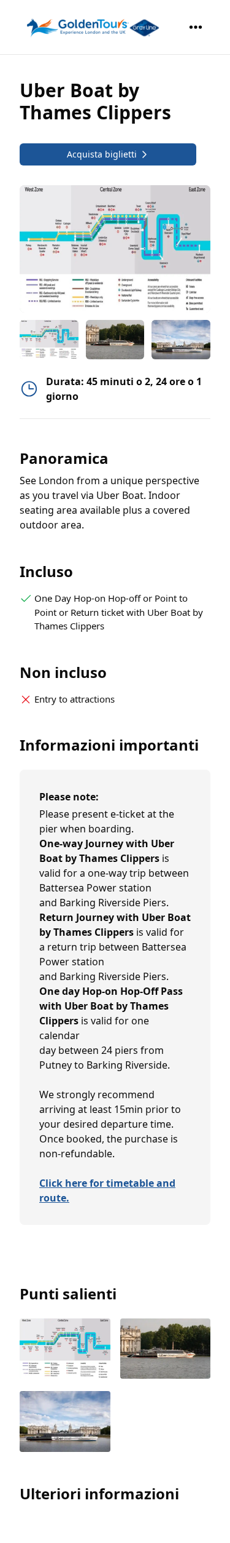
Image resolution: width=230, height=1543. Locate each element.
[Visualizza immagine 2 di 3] (165, 1349)
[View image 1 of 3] (49, 339)
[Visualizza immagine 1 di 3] (65, 1349)
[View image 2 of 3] (115, 339)
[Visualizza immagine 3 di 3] (65, 1422)
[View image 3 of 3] (180, 339)
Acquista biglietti (102, 154)
